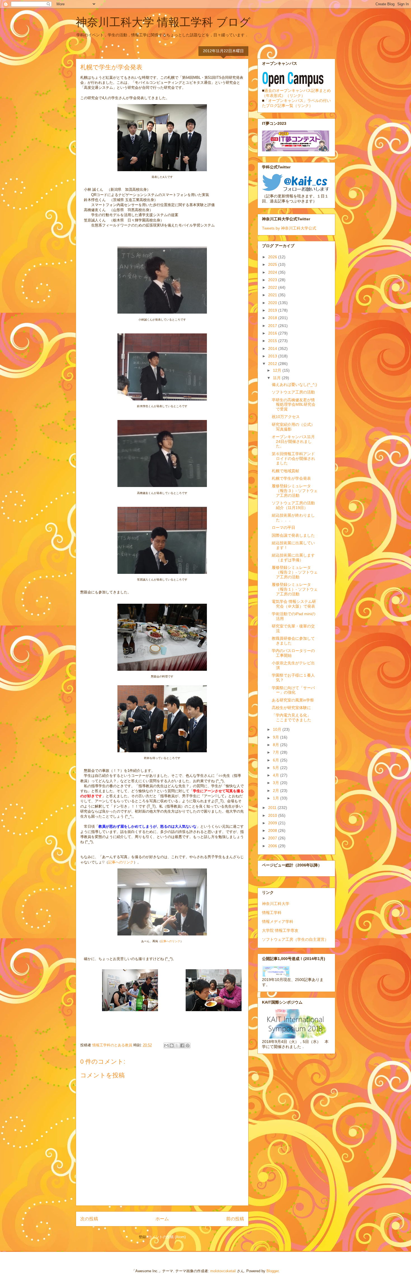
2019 (273, 310)
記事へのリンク (121, 862)
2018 (273, 318)
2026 (273, 257)
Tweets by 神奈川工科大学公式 (289, 228)
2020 (273, 302)
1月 (276, 798)
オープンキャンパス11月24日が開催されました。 (293, 441)
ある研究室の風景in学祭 (293, 700)
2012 (273, 363)
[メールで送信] (166, 1045)
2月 (276, 790)
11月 (277, 378)
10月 (277, 729)
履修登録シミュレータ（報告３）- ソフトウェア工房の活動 (295, 491)
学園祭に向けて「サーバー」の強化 (293, 690)
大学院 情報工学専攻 (280, 930)
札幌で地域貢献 (285, 471)
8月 (276, 745)
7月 (276, 752)
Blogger (272, 1271)
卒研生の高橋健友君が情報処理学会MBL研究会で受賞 (293, 405)
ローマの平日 (283, 527)
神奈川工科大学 (275, 903)
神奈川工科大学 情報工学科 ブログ (163, 22)
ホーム (162, 1218)
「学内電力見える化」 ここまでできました (293, 717)
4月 (276, 775)
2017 (273, 325)
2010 (273, 815)
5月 (276, 767)
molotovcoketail (223, 1271)
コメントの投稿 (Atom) (167, 1237)
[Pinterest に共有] (187, 1045)
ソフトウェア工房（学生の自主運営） (295, 939)
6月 (276, 760)
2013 (273, 356)
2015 (273, 340)
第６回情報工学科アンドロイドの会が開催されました (293, 458)
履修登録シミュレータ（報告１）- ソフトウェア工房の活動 (295, 589)
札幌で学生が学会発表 (291, 478)
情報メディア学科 (277, 921)
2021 (273, 295)
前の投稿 (235, 1218)
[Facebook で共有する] (182, 1045)
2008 (273, 830)
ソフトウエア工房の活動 (293, 392)
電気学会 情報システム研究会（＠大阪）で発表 (294, 603)
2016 (273, 333)
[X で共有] (177, 1045)
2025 (273, 264)
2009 (273, 823)
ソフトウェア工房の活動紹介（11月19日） (293, 505)
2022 (273, 287)
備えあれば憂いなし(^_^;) (294, 384)
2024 (273, 272)
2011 (273, 807)
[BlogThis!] (171, 1045)
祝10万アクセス (286, 416)
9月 (276, 737)
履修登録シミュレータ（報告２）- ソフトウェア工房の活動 (295, 572)
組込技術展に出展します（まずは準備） (293, 557)
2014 (273, 348)
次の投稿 (89, 1218)
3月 (276, 782)
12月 (277, 370)
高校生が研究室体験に (291, 707)
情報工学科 (272, 912)
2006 (273, 846)
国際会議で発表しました (293, 535)
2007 (273, 838)
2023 (273, 280)
